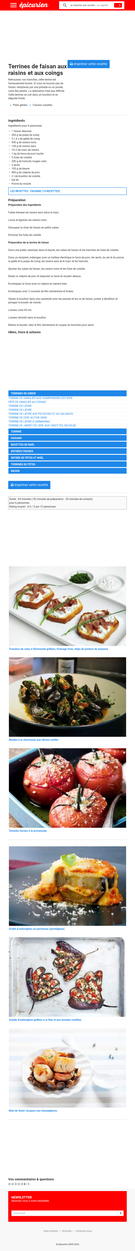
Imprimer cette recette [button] (90, 64)
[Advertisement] (67, 34)
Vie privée (66, 1231)
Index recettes (50, 1231)
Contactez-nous (83, 1231)
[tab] (67, 393)
